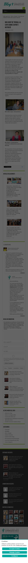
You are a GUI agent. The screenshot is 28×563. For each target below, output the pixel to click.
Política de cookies (21, 545)
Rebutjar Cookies (14, 552)
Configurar (14, 556)
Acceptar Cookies (14, 548)
